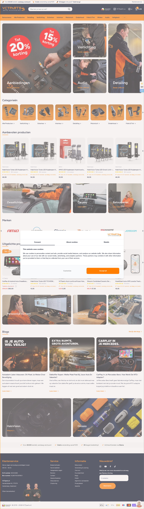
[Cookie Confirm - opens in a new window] (114, 235)
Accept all (103, 271)
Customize (67, 271)
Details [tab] (106, 242)
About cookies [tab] (72, 242)
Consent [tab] (37, 242)
